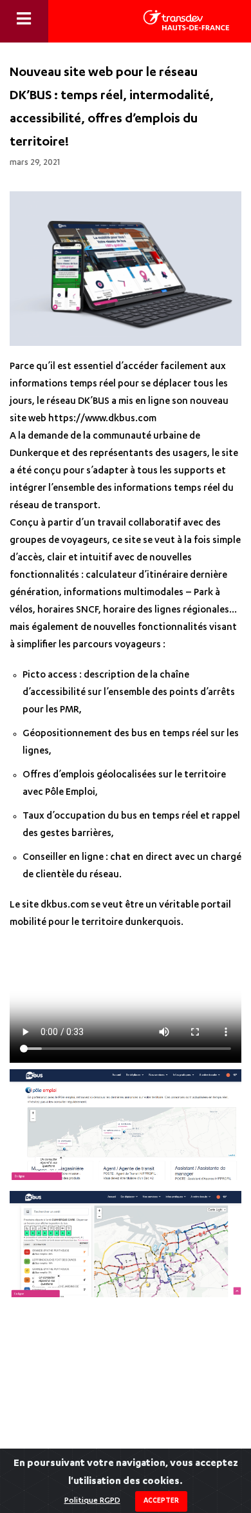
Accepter (161, 1501)
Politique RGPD (92, 1500)
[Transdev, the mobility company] (186, 21)
